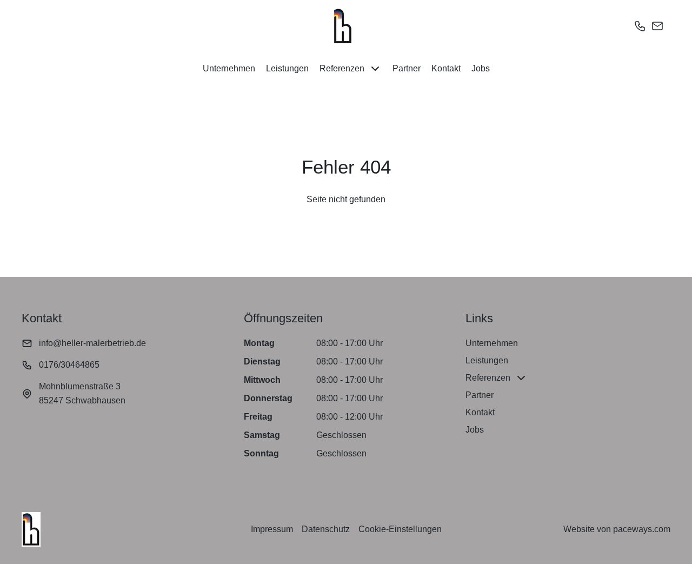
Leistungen (287, 68)
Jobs (480, 68)
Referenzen (342, 68)
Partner (406, 68)
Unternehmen (229, 68)
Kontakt (446, 68)
